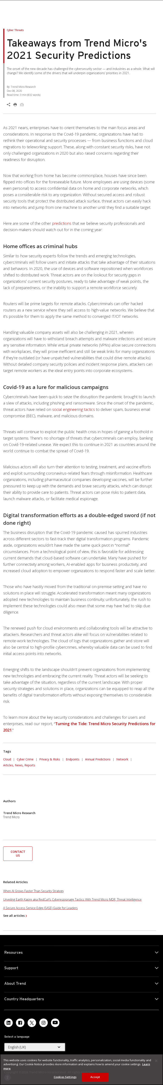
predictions (61, 223)
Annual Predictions (98, 758)
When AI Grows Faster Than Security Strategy (33, 891)
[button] (17, 853)
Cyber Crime (25, 759)
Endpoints (72, 759)
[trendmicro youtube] (55, 1023)
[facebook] (20, 1023)
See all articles (14, 916)
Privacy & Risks (49, 759)
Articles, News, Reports (19, 765)
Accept (95, 1077)
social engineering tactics (73, 409)
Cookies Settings (65, 1077)
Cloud (7, 759)
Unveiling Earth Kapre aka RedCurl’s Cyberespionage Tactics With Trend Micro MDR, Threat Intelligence (72, 899)
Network (122, 759)
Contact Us (18, 853)
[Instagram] (43, 1023)
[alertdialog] (81, 1069)
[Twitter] (32, 1023)
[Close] (156, 1060)
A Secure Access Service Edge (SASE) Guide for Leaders (40, 908)
